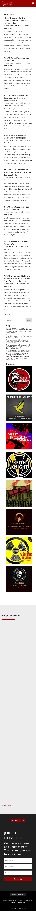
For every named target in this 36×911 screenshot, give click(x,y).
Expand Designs (21, 908)
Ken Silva (8, 651)
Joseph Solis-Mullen (12, 713)
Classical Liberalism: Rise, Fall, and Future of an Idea (15, 710)
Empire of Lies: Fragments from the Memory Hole (16, 769)
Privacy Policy (21, 902)
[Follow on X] (12, 820)
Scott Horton (9, 26)
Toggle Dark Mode (18, 894)
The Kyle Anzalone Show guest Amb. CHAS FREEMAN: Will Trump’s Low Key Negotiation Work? (19, 336)
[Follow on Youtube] (23, 820)
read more (8, 678)
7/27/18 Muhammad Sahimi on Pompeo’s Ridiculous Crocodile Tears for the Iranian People (17, 278)
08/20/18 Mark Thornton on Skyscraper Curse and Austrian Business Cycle (17, 172)
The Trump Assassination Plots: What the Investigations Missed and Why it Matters (18, 647)
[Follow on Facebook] (19, 820)
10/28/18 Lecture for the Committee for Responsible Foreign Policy (16, 20)
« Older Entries (8, 314)
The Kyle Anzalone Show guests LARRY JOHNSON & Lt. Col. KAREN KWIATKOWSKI (17, 341)
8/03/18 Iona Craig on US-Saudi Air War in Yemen (17, 208)
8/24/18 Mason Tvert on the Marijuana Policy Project (16, 136)
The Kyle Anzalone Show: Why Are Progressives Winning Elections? (17, 357)
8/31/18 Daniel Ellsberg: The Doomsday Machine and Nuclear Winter (16, 98)
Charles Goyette (10, 772)
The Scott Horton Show (16, 105)
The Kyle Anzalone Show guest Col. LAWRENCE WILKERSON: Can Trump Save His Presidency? (18, 346)
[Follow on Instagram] (16, 820)
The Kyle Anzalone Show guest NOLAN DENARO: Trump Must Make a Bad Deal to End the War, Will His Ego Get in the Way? (19, 330)
